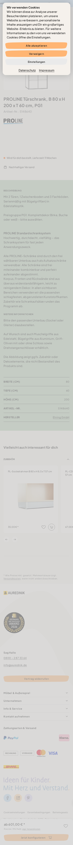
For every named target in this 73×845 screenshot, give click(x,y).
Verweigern (36, 53)
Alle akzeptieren (36, 45)
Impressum (46, 70)
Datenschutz (27, 70)
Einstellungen (36, 61)
